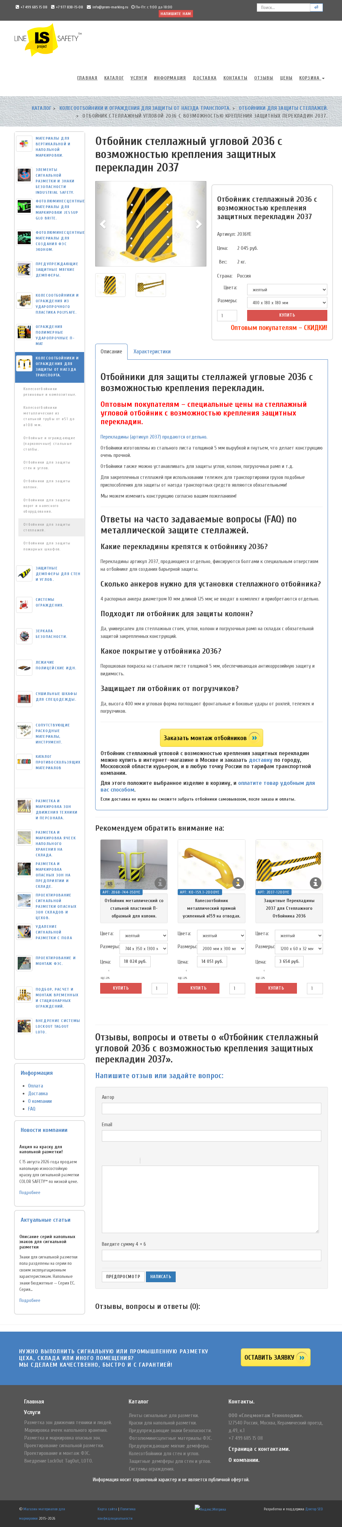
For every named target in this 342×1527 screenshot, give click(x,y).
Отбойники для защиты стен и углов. (47, 465)
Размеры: (227, 301)
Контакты (235, 78)
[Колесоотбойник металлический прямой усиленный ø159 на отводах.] (211, 865)
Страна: (224, 276)
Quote (148, 1161)
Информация (170, 78)
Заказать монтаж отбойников (205, 738)
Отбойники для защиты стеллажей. (283, 108)
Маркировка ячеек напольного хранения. (66, 1430)
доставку (261, 760)
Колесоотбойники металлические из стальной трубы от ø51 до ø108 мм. (49, 416)
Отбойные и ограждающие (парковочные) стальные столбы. (49, 444)
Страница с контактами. (259, 1449)
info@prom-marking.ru (110, 7)
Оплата (35, 1086)
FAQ (31, 1109)
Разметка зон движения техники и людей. (68, 1422)
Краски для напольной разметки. (163, 1423)
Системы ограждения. (151, 1469)
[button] (103, 224)
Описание (111, 351)
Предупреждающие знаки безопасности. (170, 1430)
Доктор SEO (314, 1509)
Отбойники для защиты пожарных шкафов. (47, 546)
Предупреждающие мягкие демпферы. (169, 1446)
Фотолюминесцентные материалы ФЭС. (170, 1438)
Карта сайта (107, 1509)
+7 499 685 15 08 (34, 7)
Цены (286, 78)
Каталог (114, 78)
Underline (123, 1161)
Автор (108, 1097)
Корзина (310, 78)
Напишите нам (176, 13)
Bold (106, 1161)
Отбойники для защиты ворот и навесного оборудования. (47, 506)
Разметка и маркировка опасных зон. (62, 1438)
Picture (174, 1161)
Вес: (223, 262)
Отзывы (264, 78)
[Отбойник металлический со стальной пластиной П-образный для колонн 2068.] (134, 865)
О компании (40, 1101)
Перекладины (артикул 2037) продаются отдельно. (154, 437)
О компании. (244, 1460)
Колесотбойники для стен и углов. (164, 1454)
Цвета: (230, 288)
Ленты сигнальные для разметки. (164, 1415)
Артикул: (224, 234)
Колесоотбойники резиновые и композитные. (49, 391)
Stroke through (132, 1161)
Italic (115, 1161)
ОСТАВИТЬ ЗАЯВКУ (269, 1357)
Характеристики (152, 351)
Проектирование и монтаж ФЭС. (57, 1453)
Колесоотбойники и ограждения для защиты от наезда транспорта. (145, 108)
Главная (87, 78)
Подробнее (29, 1192)
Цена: (222, 248)
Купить (287, 315)
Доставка (205, 78)
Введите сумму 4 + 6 (124, 1244)
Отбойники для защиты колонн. (47, 484)
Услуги (139, 78)
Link (165, 1161)
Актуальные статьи (45, 1219)
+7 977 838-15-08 (69, 7)
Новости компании (44, 1130)
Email (107, 1125)
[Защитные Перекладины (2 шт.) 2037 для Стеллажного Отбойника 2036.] (289, 865)
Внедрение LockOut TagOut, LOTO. (58, 1461)
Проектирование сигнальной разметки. (64, 1446)
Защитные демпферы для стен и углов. (170, 1461)
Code (156, 1161)
